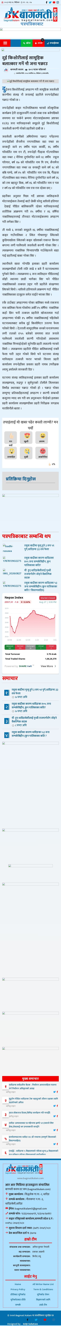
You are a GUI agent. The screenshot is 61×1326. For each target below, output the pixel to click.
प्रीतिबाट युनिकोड (18, 1295)
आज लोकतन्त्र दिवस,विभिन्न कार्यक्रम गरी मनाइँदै (29, 1113)
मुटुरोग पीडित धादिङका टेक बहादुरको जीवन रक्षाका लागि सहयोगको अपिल (33, 1101)
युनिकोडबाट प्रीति (18, 1300)
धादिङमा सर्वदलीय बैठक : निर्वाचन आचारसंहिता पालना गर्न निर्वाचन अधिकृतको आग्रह (32, 1087)
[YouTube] (54, 2)
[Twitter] (50, 2)
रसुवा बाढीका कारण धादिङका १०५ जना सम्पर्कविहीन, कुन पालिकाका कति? (31, 707)
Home (18, 1284)
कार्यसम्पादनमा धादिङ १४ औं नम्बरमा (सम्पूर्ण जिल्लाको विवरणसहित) (32, 1139)
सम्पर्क (18, 1305)
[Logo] (30, 14)
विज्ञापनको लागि (43, 1300)
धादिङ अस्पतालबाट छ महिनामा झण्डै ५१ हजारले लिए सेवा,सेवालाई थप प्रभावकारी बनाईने (31, 1125)
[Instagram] (57, 2)
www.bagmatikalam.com (30, 1178)
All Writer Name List (43, 1284)
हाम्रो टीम (43, 1305)
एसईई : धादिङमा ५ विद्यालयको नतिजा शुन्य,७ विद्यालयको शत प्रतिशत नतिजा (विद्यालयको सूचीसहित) (33, 1153)
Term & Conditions (43, 1289)
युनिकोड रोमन (43, 1295)
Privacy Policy (18, 1289)
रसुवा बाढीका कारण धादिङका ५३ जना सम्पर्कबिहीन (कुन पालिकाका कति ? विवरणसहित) (27, 737)
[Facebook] (46, 2)
